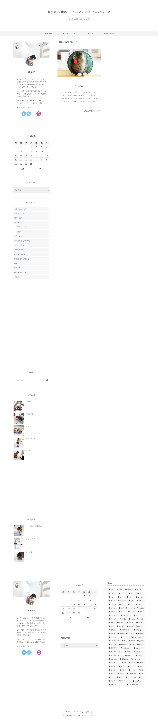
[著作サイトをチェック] (24, 113)
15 (31, 155)
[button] (47, 380)
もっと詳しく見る (25, 107)
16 (36, 155)
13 (21, 155)
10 (41, 151)
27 (21, 164)
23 (36, 160)
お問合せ (88, 712)
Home (68, 712)
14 (26, 155)
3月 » (41, 169)
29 (31, 164)
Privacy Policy (78, 712)
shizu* (31, 71)
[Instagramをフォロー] (38, 113)
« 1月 (22, 169)
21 (26, 160)
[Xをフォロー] (28, 113)
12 (16, 155)
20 (21, 160)
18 (47, 155)
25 (47, 160)
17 (41, 155)
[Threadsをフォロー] (33, 113)
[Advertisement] (31, 322)
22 (31, 160)
